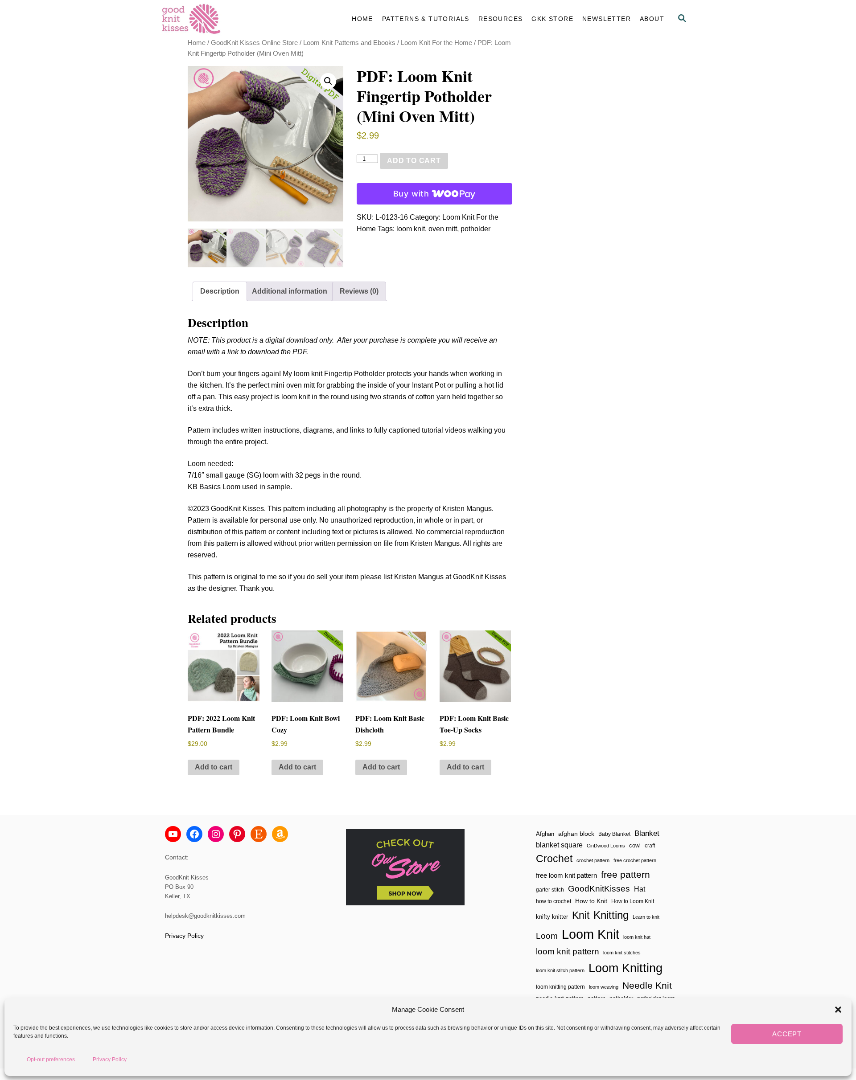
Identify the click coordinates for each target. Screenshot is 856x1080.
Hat (639, 889)
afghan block (576, 833)
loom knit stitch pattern (560, 970)
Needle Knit (647, 985)
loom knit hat (636, 937)
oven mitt (442, 229)
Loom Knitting (625, 968)
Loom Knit (590, 934)
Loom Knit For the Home (436, 42)
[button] (838, 1009)
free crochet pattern (634, 860)
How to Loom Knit (632, 901)
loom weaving (603, 987)
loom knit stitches (622, 952)
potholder (475, 229)
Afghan (545, 833)
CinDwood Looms (606, 845)
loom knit (410, 229)
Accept (787, 1034)
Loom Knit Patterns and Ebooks (349, 42)
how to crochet (553, 901)
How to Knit (591, 900)
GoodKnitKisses (599, 888)
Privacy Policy (110, 1059)
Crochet (554, 858)
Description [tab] (219, 291)
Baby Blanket (614, 834)
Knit (580, 915)
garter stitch (550, 889)
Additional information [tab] (289, 291)
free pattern (625, 874)
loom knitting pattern (560, 987)
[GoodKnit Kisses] (240, 19)
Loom (547, 936)
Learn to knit (646, 917)
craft (650, 845)
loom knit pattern (567, 951)
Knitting (611, 915)
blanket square (559, 845)
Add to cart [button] (213, 767)
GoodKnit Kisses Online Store (254, 42)
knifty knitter (552, 916)
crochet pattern (592, 860)
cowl (635, 845)
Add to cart (414, 160)
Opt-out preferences (51, 1059)
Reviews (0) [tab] (359, 291)
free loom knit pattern (566, 875)
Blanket (646, 833)
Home (197, 42)
